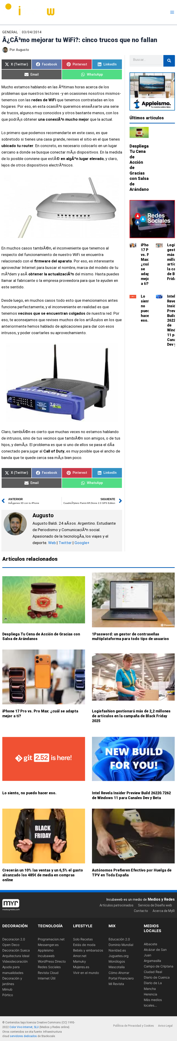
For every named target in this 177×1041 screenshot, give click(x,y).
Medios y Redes (161, 899)
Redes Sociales (49, 967)
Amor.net (79, 956)
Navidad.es (117, 950)
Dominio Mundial (121, 945)
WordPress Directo (52, 962)
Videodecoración (15, 962)
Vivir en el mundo (86, 973)
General (10, 32)
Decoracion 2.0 (13, 939)
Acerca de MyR (164, 911)
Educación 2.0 (119, 939)
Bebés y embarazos (88, 950)
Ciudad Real (153, 972)
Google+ (81, 542)
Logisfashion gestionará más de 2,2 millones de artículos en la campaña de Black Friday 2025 (131, 716)
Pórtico (7, 995)
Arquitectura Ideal (15, 956)
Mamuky (79, 962)
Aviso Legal (165, 1025)
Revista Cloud (48, 973)
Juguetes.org (119, 956)
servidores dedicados (23, 1036)
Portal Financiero (121, 978)
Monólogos (117, 962)
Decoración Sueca (16, 950)
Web (52, 542)
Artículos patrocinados (116, 905)
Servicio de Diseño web (155, 905)
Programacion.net (51, 939)
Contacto (141, 911)
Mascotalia (117, 967)
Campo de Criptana (158, 966)
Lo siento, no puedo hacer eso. (147, 308)
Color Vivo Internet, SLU (24, 1027)
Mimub (7, 989)
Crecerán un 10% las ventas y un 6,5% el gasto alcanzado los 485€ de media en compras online (42, 875)
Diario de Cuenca (157, 977)
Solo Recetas (83, 939)
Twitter (65, 542)
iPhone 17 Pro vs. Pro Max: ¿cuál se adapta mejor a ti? (147, 264)
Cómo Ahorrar (119, 973)
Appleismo (45, 950)
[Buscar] (169, 61)
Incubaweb (46, 956)
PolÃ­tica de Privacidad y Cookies (133, 1025)
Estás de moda (84, 945)
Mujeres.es (81, 967)
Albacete (150, 944)
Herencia (150, 994)
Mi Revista (116, 984)
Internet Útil (46, 978)
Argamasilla (152, 961)
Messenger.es (48, 945)
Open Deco (10, 945)
